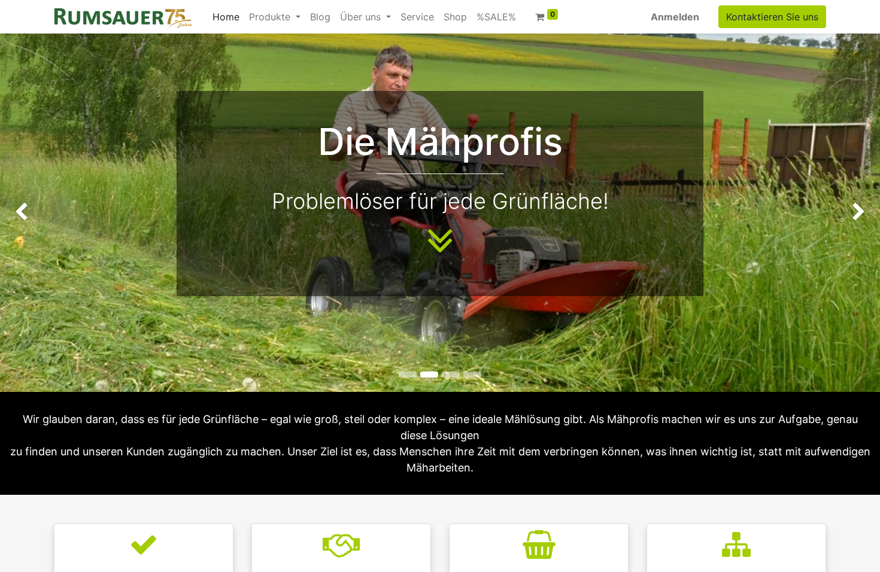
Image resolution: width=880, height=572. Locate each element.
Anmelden (675, 17)
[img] (35, 213)
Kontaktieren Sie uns (772, 17)
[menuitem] (226, 17)
